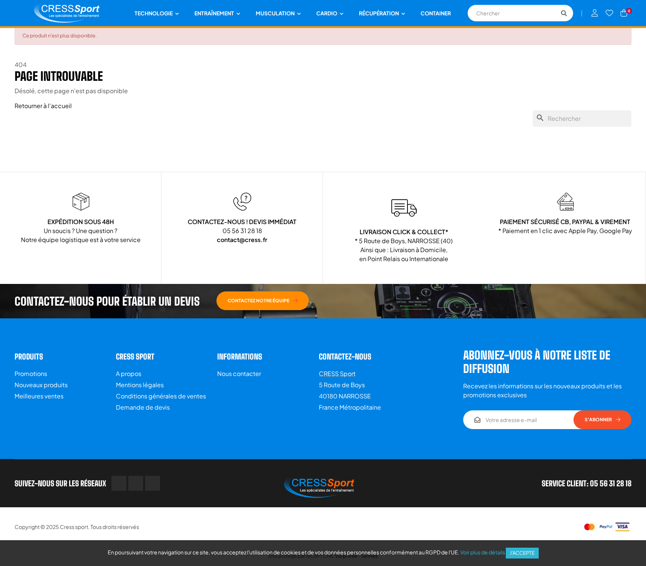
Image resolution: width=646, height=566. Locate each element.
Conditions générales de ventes (161, 396)
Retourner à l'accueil (43, 106)
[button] (262, 300)
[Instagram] (152, 483)
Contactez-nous (345, 356)
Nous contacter (239, 373)
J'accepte (522, 553)
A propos (128, 373)
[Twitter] (135, 483)
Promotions (31, 373)
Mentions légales (140, 385)
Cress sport (74, 526)
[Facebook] (118, 483)
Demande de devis (143, 407)
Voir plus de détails (482, 552)
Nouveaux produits (41, 385)
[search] (563, 13)
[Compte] (594, 13)
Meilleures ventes (39, 396)
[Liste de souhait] (609, 13)
